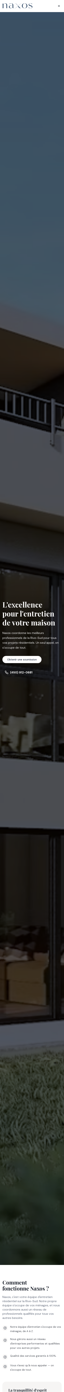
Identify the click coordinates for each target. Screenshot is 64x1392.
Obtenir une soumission (22, 659)
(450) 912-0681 (21, 672)
